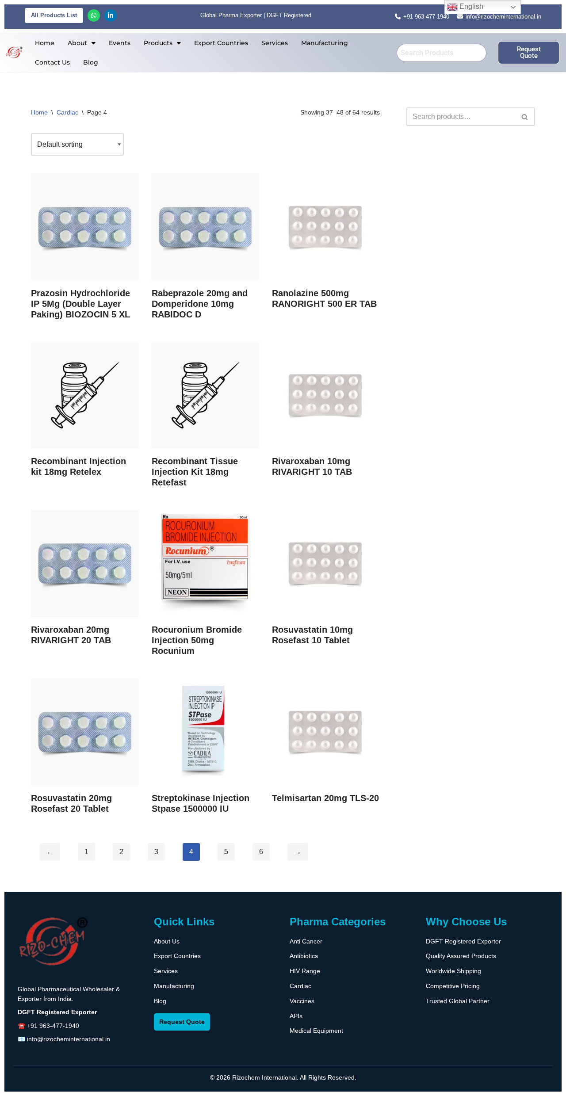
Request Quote (182, 1021)
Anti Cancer (306, 941)
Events (119, 43)
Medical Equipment (316, 1030)
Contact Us (52, 62)
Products (158, 43)
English (470, 6)
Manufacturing (324, 43)
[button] (81, 43)
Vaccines (302, 1000)
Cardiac (67, 112)
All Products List (54, 15)
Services (274, 43)
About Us (167, 941)
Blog (90, 62)
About (77, 43)
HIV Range (305, 970)
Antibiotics (304, 955)
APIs (296, 1016)
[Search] (525, 116)
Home (44, 43)
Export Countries (221, 43)
